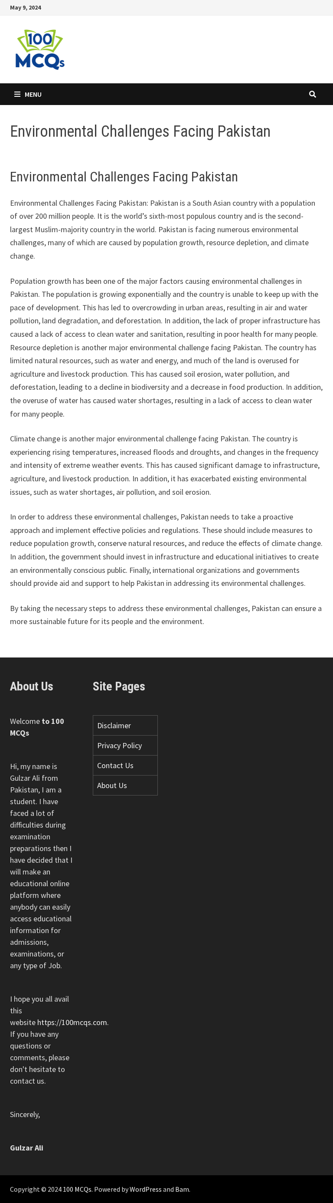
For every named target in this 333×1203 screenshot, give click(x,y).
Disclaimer (114, 725)
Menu (33, 94)
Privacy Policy (119, 745)
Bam (182, 1189)
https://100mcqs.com (72, 1022)
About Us (112, 785)
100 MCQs (77, 1189)
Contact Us (115, 765)
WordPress (146, 1189)
